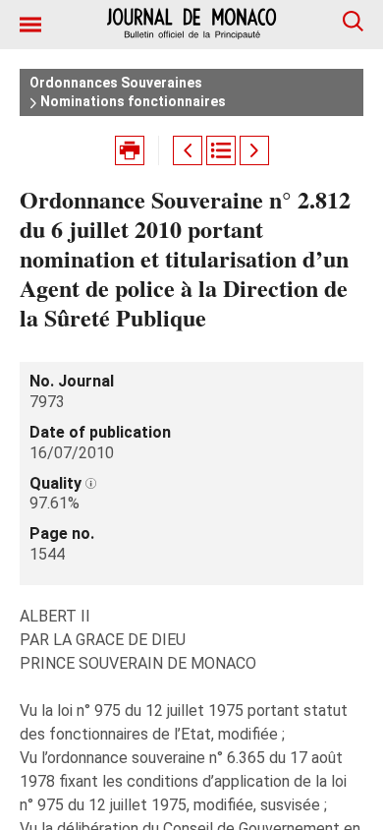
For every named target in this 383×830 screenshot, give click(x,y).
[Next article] (254, 150)
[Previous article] (187, 150)
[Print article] (129, 150)
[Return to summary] (221, 150)
